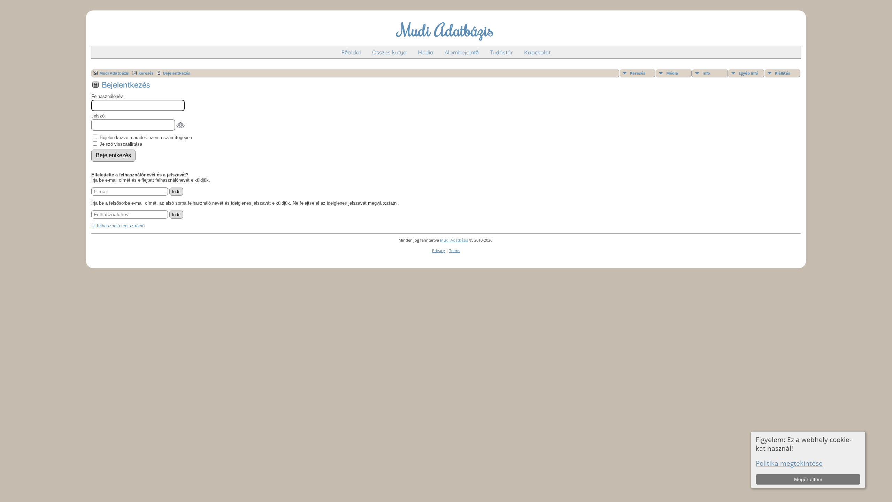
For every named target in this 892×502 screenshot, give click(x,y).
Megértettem (808, 479)
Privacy (438, 250)
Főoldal (351, 52)
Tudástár (501, 52)
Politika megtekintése (789, 463)
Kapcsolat (537, 52)
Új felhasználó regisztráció (118, 225)
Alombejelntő (462, 52)
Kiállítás (782, 73)
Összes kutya (389, 52)
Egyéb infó (748, 73)
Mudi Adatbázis (114, 73)
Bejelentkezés (176, 73)
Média (425, 52)
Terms (454, 250)
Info (706, 73)
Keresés (637, 73)
